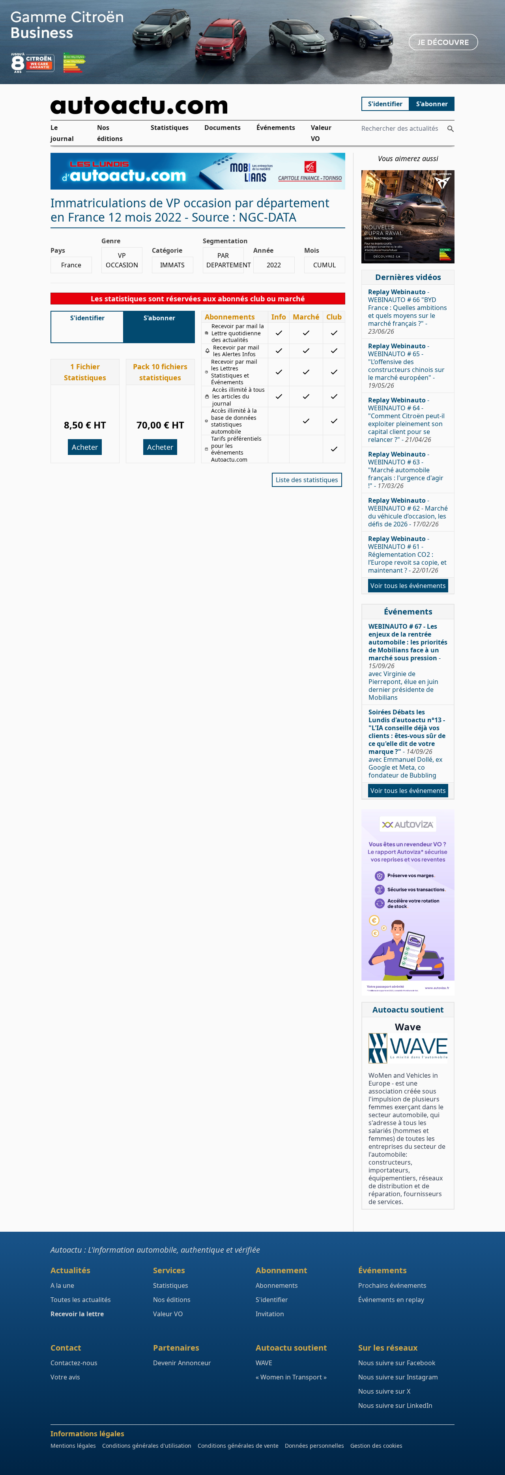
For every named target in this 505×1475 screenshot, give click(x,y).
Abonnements (277, 1285)
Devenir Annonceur (182, 1363)
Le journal (62, 133)
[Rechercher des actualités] (450, 129)
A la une (62, 1285)
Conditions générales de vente (238, 1445)
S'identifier (385, 104)
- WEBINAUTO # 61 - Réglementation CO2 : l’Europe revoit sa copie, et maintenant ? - (407, 554)
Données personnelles (314, 1445)
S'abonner (432, 104)
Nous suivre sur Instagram (398, 1377)
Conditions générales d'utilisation (146, 1445)
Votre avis (65, 1377)
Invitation (270, 1314)
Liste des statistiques (307, 479)
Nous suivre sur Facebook (397, 1363)
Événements (275, 128)
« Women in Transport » (291, 1377)
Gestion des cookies (376, 1445)
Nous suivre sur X (384, 1391)
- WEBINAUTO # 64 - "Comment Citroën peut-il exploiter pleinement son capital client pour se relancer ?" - (406, 420)
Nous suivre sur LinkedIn (395, 1405)
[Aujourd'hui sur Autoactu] (198, 105)
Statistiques (170, 128)
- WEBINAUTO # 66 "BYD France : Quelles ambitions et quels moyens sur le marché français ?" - (407, 311)
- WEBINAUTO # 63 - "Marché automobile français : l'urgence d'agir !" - (405, 470)
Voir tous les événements (408, 585)
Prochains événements (392, 1285)
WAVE (264, 1363)
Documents (222, 128)
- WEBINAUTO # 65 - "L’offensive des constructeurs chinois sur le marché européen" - (406, 366)
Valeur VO (321, 133)
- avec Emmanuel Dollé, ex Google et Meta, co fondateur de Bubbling (406, 744)
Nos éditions (110, 133)
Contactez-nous (73, 1363)
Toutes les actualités (80, 1299)
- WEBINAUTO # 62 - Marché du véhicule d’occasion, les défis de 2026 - (408, 512)
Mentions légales (73, 1445)
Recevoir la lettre (77, 1314)
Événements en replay (391, 1299)
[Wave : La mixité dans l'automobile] (407, 1048)
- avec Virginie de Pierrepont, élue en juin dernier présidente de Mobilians (407, 662)
